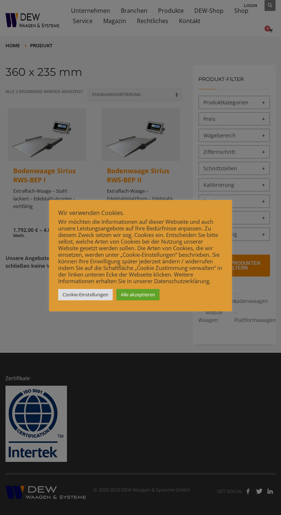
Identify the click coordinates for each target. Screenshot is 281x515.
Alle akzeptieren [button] (138, 294)
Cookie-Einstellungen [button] (85, 294)
